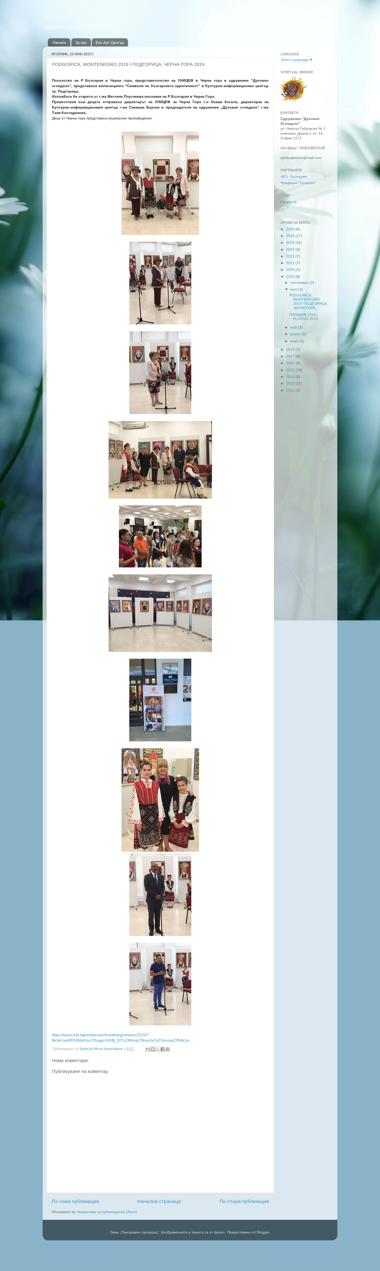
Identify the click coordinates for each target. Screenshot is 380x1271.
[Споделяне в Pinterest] (167, 1049)
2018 (290, 350)
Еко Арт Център (110, 42)
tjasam (219, 1232)
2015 (290, 370)
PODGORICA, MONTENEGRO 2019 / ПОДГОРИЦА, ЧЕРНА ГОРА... (308, 301)
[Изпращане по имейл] (147, 1049)
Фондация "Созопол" (298, 183)
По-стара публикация (244, 1201)
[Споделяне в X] (157, 1049)
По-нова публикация (75, 1201)
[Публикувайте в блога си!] (152, 1049)
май (294, 327)
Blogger (263, 1232)
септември (299, 283)
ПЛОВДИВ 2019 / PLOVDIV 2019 (303, 317)
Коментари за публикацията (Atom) (107, 1212)
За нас (81, 42)
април (296, 334)
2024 (290, 243)
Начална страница (159, 1201)
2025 (290, 236)
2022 (290, 256)
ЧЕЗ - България (293, 177)
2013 (290, 383)
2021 (290, 263)
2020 (290, 270)
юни (294, 289)
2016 (290, 363)
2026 (290, 229)
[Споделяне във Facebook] (162, 1049)
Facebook (288, 202)
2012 (290, 390)
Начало (59, 42)
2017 (290, 356)
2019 (290, 277)
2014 (290, 377)
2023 (290, 250)
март (295, 341)
